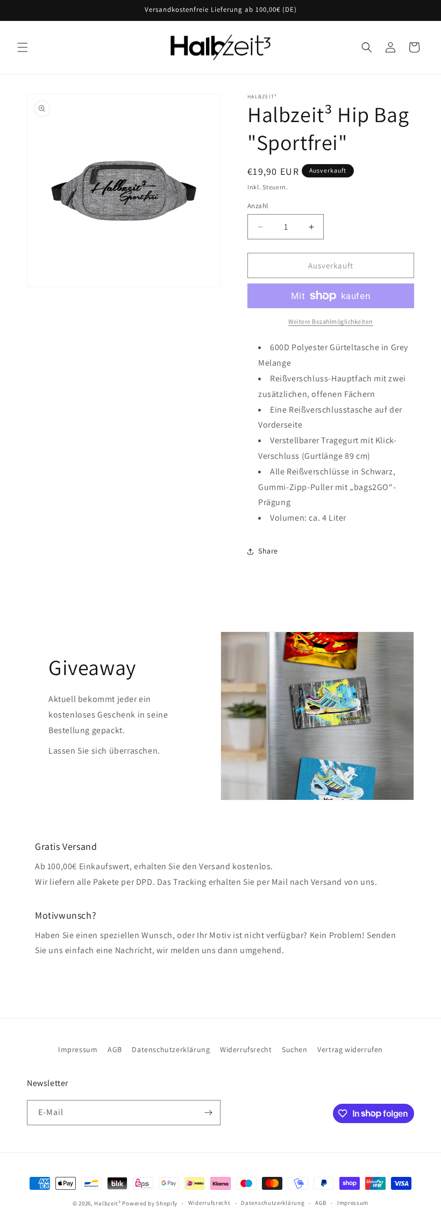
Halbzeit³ (107, 1203)
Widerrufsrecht (246, 1049)
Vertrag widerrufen (350, 1049)
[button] (22, 47)
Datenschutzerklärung (171, 1049)
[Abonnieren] (208, 1112)
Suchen (295, 1049)
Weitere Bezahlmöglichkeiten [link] (330, 321)
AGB (115, 1049)
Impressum (77, 1049)
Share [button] (268, 551)
